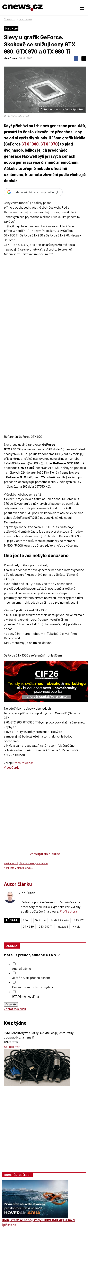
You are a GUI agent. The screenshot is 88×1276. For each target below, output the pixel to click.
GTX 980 (28, 926)
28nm (26, 920)
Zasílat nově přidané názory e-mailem (26, 863)
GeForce (40, 920)
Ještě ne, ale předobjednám (31, 977)
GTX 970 (79, 920)
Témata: (12, 920)
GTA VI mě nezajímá (25, 996)
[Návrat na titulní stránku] (22, 7)
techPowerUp (24, 763)
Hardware (25, 19)
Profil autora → (70, 911)
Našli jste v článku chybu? (18, 867)
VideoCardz (11, 767)
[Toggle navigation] (82, 7)
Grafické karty (60, 920)
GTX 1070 (49, 143)
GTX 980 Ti (46, 926)
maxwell (63, 926)
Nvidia (76, 926)
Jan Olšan (10, 58)
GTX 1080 (30, 143)
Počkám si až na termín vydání (32, 987)
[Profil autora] (10, 897)
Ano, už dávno (21, 968)
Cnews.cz (9, 19)
